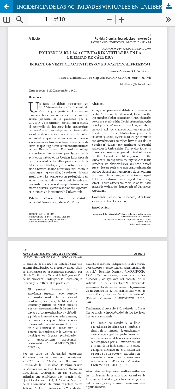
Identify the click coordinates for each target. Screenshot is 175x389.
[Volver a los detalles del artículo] (6, 6)
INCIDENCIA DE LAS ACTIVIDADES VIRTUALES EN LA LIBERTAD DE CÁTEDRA (96, 6)
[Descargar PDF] (168, 6)
